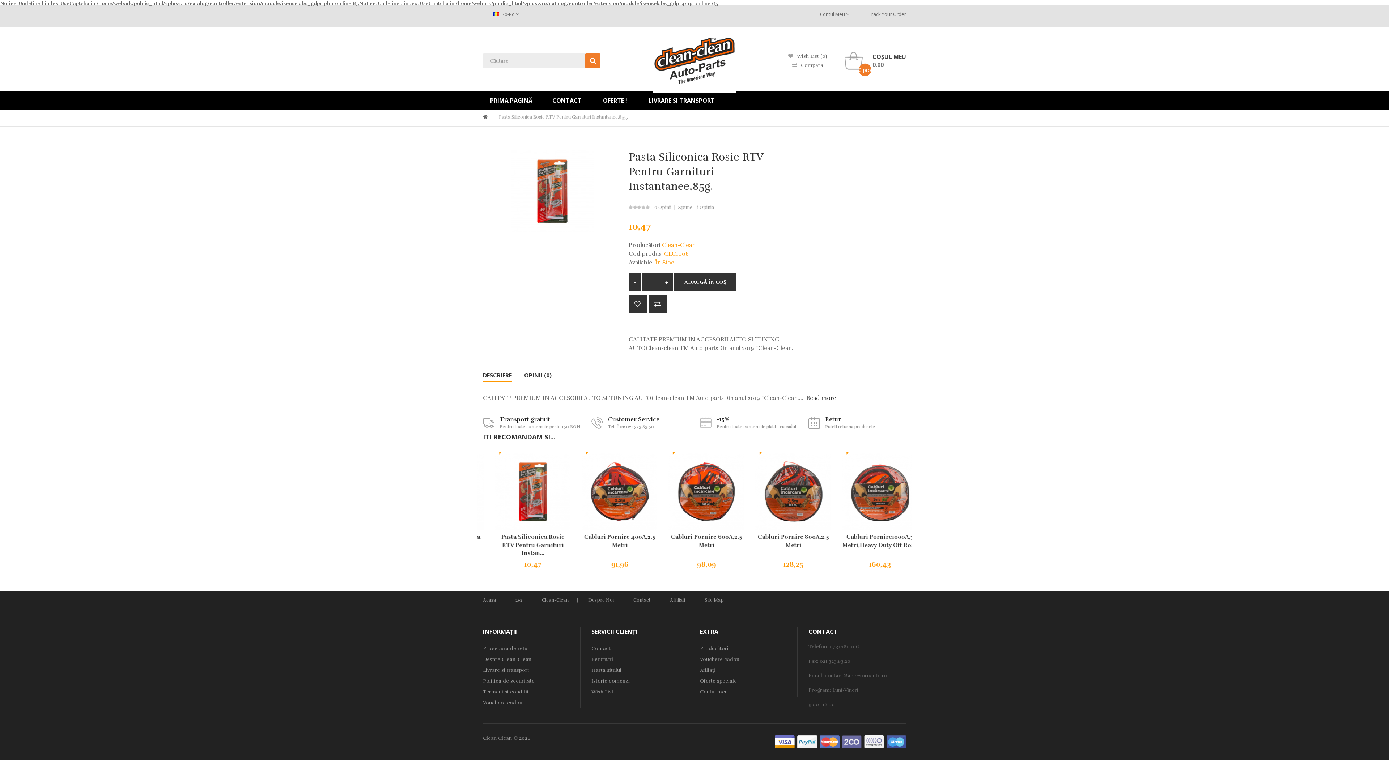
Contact (641, 600)
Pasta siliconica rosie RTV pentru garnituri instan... (521, 545)
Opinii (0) (538, 375)
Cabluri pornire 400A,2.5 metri (607, 541)
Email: (816, 676)
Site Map (714, 600)
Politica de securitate (509, 681)
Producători (714, 648)
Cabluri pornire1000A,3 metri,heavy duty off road (868, 541)
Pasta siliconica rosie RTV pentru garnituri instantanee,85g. (563, 117)
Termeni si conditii (505, 692)
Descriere (497, 375)
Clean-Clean (555, 600)
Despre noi (601, 600)
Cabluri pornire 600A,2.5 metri (694, 541)
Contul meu (833, 14)
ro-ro (508, 14)
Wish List (602, 692)
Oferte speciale (718, 681)
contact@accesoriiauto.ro (856, 676)
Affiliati (677, 600)
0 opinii (662, 207)
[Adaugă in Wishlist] (638, 304)
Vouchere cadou (502, 703)
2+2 (518, 600)
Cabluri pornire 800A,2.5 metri (781, 541)
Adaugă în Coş (705, 282)
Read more (821, 398)
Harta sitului (606, 670)
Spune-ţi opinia (696, 207)
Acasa (489, 600)
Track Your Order (887, 14)
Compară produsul (658, 304)
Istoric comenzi (610, 681)
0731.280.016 (844, 647)
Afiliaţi (707, 670)
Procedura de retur (506, 648)
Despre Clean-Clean (507, 659)
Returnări (602, 659)
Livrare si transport (506, 670)
